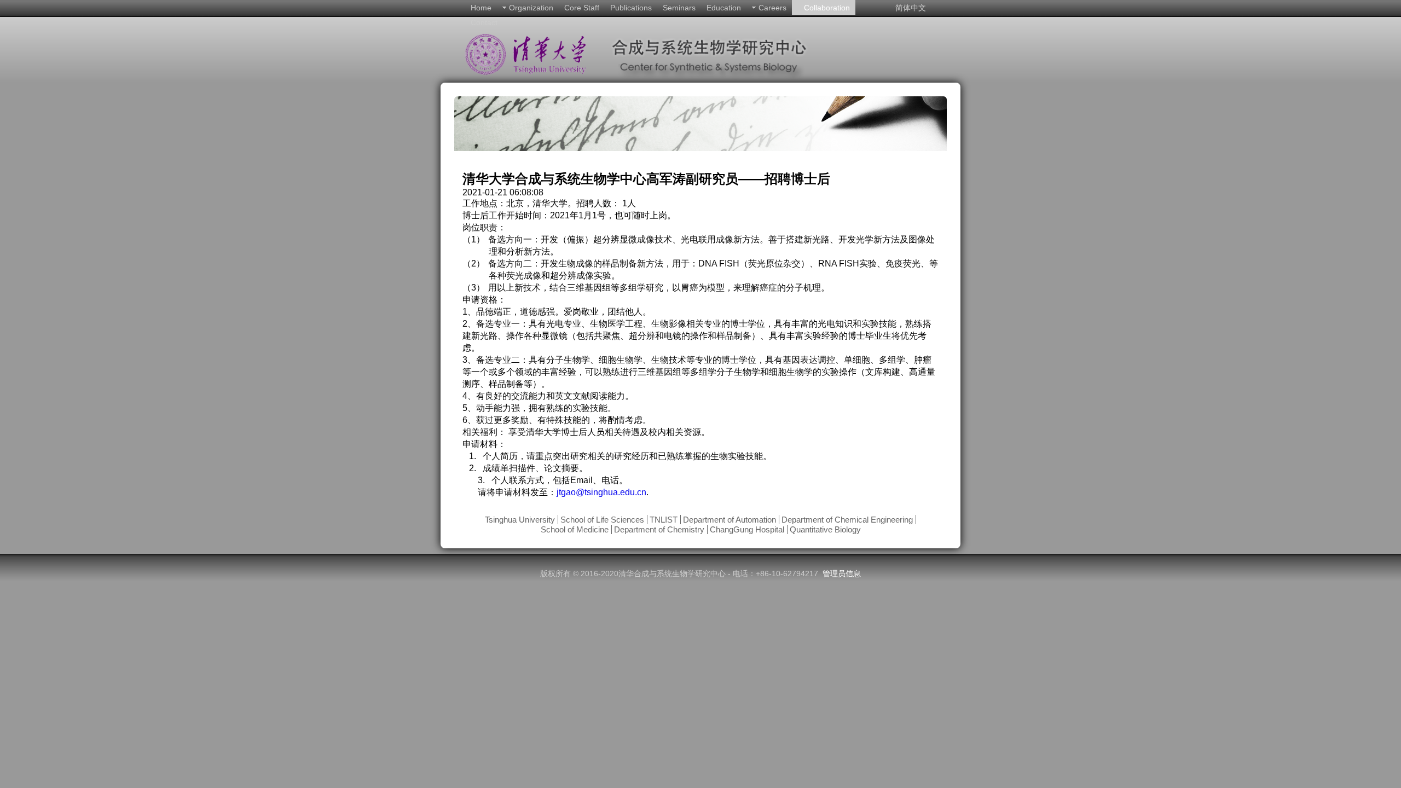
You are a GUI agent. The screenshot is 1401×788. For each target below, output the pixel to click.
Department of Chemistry (659, 529)
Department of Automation (729, 519)
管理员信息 (842, 573)
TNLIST (664, 519)
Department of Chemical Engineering (847, 519)
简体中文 (910, 7)
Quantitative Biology (825, 529)
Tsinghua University (520, 519)
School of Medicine (575, 529)
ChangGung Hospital (747, 529)
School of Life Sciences (602, 519)
